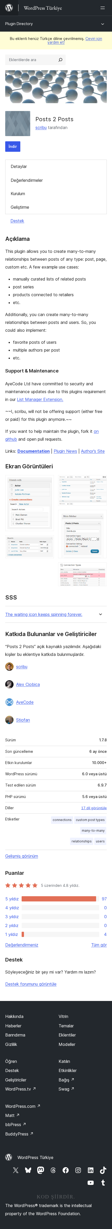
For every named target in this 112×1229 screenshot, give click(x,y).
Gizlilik (11, 1044)
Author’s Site (93, 451)
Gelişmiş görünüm (21, 856)
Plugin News (65, 451)
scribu (41, 127)
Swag (66, 1089)
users (100, 841)
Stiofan (23, 720)
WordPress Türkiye (35, 1157)
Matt (12, 1115)
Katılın (64, 1061)
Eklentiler (67, 1035)
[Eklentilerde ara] (60, 60)
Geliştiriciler (15, 1079)
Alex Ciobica (28, 684)
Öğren (11, 1061)
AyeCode (25, 702)
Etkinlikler (68, 1070)
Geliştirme (20, 207)
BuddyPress (19, 1134)
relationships (82, 841)
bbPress (15, 1124)
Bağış (66, 1079)
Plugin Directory (19, 23)
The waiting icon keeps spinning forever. (43, 614)
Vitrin (63, 1016)
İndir (13, 146)
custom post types (90, 820)
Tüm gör (99, 944)
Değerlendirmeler (27, 180)
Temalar (66, 1025)
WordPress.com (23, 1106)
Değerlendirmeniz (21, 944)
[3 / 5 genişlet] (99, 482)
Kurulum (18, 193)
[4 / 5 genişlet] (99, 517)
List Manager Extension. (40, 399)
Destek (17, 220)
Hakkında (14, 1016)
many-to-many (93, 830)
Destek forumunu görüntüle (31, 984)
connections (62, 820)
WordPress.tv (20, 1089)
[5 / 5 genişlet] (99, 569)
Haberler (13, 1025)
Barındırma (15, 1035)
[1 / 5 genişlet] (46, 482)
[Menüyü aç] (103, 8)
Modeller (67, 1044)
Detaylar (19, 166)
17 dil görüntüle (94, 808)
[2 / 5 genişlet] (46, 542)
